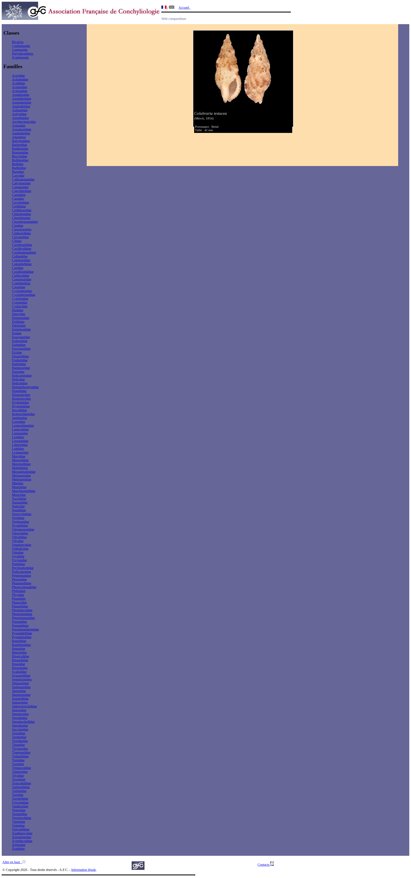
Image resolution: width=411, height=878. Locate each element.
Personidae (19, 579)
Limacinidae (20, 429)
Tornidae (18, 764)
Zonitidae (18, 848)
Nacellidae (19, 498)
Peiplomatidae (21, 575)
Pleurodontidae (22, 614)
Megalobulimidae (24, 472)
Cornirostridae (21, 279)
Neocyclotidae (21, 514)
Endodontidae (21, 329)
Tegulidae (18, 733)
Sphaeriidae (20, 702)
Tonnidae (18, 760)
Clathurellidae (21, 233)
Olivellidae (19, 537)
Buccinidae (19, 156)
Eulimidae (19, 345)
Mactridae (18, 456)
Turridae (17, 795)
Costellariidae (21, 283)
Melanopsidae (21, 475)
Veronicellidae (21, 818)
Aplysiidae (19, 114)
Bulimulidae (20, 160)
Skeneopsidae (21, 695)
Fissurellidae (20, 356)
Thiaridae (18, 745)
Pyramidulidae (21, 637)
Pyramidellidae (22, 633)
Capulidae (19, 195)
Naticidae (18, 506)
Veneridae (18, 810)
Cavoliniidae (20, 202)
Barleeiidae (19, 145)
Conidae (17, 268)
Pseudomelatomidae (25, 629)
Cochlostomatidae (24, 252)
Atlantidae (19, 137)
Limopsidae (20, 433)
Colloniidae (20, 256)
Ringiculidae (20, 656)
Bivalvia (17, 42)
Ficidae (17, 352)
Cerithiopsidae (21, 210)
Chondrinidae (21, 218)
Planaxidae (19, 602)
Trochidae (18, 779)
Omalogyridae (21, 545)
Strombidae (19, 718)
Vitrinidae (18, 822)
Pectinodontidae (23, 568)
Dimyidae (18, 314)
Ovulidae (18, 556)
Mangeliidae (20, 460)
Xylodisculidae (22, 841)
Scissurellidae (21, 675)
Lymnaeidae (20, 452)
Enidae (16, 333)
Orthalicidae (20, 548)
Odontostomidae (23, 529)
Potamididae (20, 625)
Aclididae (18, 83)
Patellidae (18, 564)
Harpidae (18, 372)
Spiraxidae (19, 710)
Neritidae (18, 518)
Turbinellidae (21, 787)
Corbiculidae (20, 275)
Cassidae (18, 198)
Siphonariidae (21, 687)
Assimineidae (21, 133)
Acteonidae (19, 91)
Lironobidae (20, 441)
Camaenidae (20, 187)
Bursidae (18, 172)
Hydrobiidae (20, 402)
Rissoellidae (20, 660)
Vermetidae (19, 814)
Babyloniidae (21, 141)
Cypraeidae (19, 302)
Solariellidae (20, 698)
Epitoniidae (19, 341)
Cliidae (17, 241)
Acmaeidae (19, 87)
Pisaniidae (19, 598)
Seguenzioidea (22, 679)
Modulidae (19, 487)
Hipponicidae (21, 395)
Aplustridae (20, 110)
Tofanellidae (20, 756)
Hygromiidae (21, 406)
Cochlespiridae (22, 245)
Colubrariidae (21, 260)
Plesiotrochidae (22, 610)
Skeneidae (19, 691)
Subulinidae (20, 725)
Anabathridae (21, 106)
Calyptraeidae (21, 183)
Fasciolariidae (21, 348)
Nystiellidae (20, 525)
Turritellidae (20, 798)
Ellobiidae (19, 325)
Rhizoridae (19, 652)
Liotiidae (18, 437)
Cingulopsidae (21, 229)
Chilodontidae (21, 214)
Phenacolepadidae (24, 587)
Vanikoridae (20, 806)
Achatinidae (20, 79)
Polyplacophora (22, 53)
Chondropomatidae (25, 222)
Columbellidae (22, 264)
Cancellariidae (21, 191)
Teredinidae (20, 741)
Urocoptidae (20, 802)
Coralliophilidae (23, 272)
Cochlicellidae (21, 248)
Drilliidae (18, 322)
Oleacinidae (20, 533)
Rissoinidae (20, 668)
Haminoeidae (21, 368)
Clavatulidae (20, 237)
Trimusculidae (21, 768)
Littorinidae (20, 445)
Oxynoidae (19, 560)
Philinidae (18, 591)
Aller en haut (12, 862)
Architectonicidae (24, 122)
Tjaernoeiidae (21, 752)
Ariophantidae (21, 129)
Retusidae (18, 648)
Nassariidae (20, 502)
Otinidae (18, 552)
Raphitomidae (21, 645)
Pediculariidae (21, 572)
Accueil (185, 7)
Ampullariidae (21, 102)
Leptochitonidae (23, 425)
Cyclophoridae (22, 291)
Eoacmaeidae (21, 337)
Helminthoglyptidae (25, 387)
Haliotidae (19, 364)
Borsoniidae (20, 152)
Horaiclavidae (21, 398)
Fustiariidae (20, 360)
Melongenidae (21, 479)
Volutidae (18, 825)
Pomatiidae (19, 622)
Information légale (83, 870)
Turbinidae (19, 791)
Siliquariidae (20, 683)
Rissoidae (18, 664)
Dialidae (17, 310)
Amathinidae (20, 95)
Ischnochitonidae (23, 414)
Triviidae (18, 775)
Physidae (18, 595)
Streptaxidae (20, 714)
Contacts (264, 864)
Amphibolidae (21, 98)
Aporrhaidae (20, 118)
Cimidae (17, 225)
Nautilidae (19, 510)
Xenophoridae (21, 837)
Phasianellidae (21, 583)
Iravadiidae (19, 410)
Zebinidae (18, 845)
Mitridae (17, 483)
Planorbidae (20, 606)
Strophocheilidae (23, 722)
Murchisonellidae (23, 491)
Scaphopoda (20, 57)
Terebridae (19, 737)
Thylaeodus (20, 748)
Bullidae (17, 164)
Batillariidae (20, 148)
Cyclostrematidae (23, 295)
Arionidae (18, 125)
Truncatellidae (21, 783)
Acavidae (18, 75)
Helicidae (18, 379)
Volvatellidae (21, 829)
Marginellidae (21, 464)
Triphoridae (20, 772)
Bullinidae (19, 168)
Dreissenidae (20, 318)
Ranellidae (19, 641)
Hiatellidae (19, 391)
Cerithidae (19, 206)
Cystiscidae (19, 306)
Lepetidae (18, 422)
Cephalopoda (21, 46)
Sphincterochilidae (24, 706)
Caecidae (18, 175)
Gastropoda (20, 49)
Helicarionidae (22, 375)
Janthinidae (19, 418)
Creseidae (18, 287)
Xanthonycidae (22, 833)
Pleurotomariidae (23, 618)
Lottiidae (18, 448)
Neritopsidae (20, 522)
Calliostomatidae (23, 179)
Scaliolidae (19, 672)
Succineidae (20, 729)
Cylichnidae (20, 298)
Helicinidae (19, 383)
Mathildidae (20, 468)
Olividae (18, 541)
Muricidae (19, 495)
